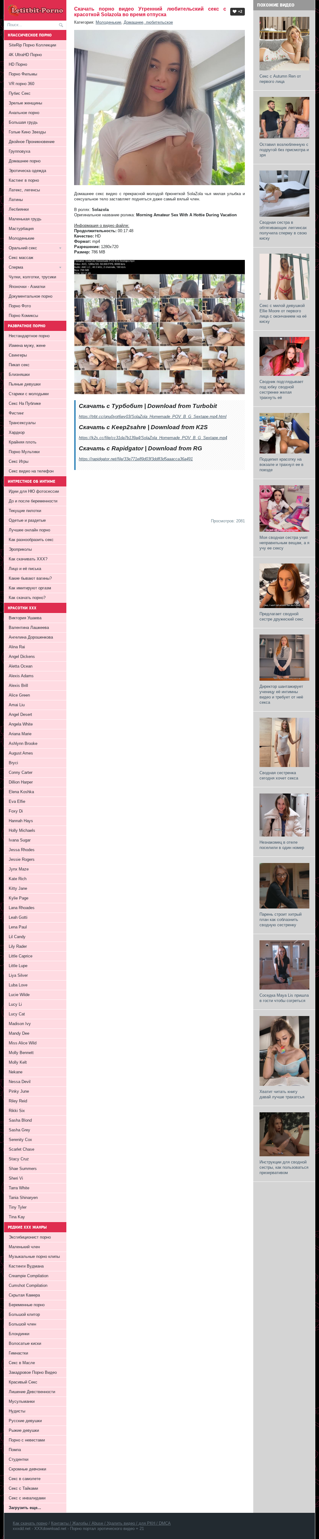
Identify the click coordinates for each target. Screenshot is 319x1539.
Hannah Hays (21, 820)
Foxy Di (16, 811)
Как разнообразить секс (31, 539)
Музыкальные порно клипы (34, 1256)
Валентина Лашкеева (29, 627)
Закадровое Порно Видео (33, 1372)
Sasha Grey (19, 1130)
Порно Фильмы (23, 74)
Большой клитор (24, 1314)
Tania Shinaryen (23, 1197)
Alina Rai (17, 647)
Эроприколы (20, 549)
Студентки (18, 1459)
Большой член (22, 1324)
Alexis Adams (21, 676)
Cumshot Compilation (28, 1285)
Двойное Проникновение (32, 141)
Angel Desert (20, 714)
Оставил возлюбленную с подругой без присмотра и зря (284, 149)
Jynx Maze (19, 869)
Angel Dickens (22, 656)
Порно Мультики (24, 451)
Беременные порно (27, 1304)
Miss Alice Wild (22, 1043)
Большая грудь (23, 122)
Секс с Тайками (23, 1488)
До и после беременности (33, 501)
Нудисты (17, 1411)
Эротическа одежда (27, 170)
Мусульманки (22, 1401)
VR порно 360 (21, 83)
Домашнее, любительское (148, 22)
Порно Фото (20, 306)
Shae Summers (23, 1168)
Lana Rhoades (22, 907)
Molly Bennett (21, 1052)
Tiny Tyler (17, 1207)
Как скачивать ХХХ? (28, 559)
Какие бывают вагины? (30, 578)
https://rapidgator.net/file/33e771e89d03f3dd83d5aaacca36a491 (136, 459)
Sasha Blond (20, 1120)
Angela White (21, 724)
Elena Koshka (21, 791)
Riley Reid (18, 1101)
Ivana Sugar (20, 840)
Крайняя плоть (22, 442)
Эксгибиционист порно (30, 1237)
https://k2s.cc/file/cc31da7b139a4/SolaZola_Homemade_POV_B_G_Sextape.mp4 (153, 437)
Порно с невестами (27, 1440)
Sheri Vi (16, 1178)
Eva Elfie (17, 801)
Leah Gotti (18, 917)
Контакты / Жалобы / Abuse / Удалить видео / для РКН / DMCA (111, 1523)
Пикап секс (19, 364)
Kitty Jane (18, 888)
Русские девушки (25, 1420)
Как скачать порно (30, 1523)
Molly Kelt (18, 1062)
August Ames (21, 753)
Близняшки (19, 374)
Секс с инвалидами (27, 1498)
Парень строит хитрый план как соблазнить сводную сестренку (280, 919)
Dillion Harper (21, 782)
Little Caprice (20, 956)
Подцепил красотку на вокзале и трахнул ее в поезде (281, 464)
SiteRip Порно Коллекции (32, 45)
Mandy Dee (19, 1033)
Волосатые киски (25, 1343)
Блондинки (19, 1333)
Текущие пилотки (25, 510)
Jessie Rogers (22, 859)
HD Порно (18, 64)
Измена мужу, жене (27, 345)
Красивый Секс (23, 1382)
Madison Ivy (20, 1023)
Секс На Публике (25, 403)
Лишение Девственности (32, 1391)
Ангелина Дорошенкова (31, 637)
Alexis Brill (18, 685)
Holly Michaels (22, 830)
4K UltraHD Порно (25, 54)
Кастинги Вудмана (26, 1266)
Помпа (15, 1449)
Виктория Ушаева (25, 618)
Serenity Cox (20, 1139)
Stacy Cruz (19, 1159)
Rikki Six (17, 1110)
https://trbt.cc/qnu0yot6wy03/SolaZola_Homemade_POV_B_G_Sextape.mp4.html (152, 416)
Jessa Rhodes (22, 849)
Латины (16, 199)
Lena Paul (18, 927)
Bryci (13, 762)
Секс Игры (18, 461)
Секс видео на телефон (31, 471)
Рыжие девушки (24, 1430)
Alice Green (19, 695)
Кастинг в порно (24, 180)
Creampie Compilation (28, 1275)
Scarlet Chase (21, 1149)
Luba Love (18, 985)
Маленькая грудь (25, 219)
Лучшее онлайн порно (29, 530)
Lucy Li (15, 1004)
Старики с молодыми (29, 393)
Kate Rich (17, 878)
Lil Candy (17, 936)
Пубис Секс (20, 93)
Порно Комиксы (23, 315)
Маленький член (24, 1246)
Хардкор (17, 432)
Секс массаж (21, 257)
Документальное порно (30, 296)
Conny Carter (20, 772)
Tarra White (19, 1188)
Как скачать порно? (27, 597)
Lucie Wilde (19, 994)
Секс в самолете (24, 1478)
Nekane (15, 1072)
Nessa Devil (20, 1081)
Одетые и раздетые (27, 520)
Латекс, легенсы (24, 190)
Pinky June (19, 1091)
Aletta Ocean (20, 666)
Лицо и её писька (25, 568)
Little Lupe (18, 965)
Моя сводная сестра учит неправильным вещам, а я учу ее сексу (284, 542)
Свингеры (18, 355)
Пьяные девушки (24, 384)
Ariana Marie (20, 733)
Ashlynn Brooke (23, 743)
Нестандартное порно (29, 335)
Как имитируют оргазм (30, 588)
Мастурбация (21, 228)
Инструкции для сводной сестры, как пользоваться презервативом (283, 1167)
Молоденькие (108, 22)
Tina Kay (17, 1217)
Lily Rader (18, 946)
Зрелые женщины (25, 103)
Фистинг (16, 413)
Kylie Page (18, 898)
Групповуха (19, 151)
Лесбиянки (19, 209)
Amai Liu (17, 704)
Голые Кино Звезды (27, 132)
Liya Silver (18, 975)
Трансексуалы (22, 422)
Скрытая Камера (24, 1295)
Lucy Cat (17, 1014)
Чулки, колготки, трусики (32, 277)
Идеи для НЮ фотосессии (34, 491)
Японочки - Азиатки (27, 286)
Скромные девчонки (27, 1469)
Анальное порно (24, 112)
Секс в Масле (22, 1362)
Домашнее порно (24, 161)
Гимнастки (18, 1353)
